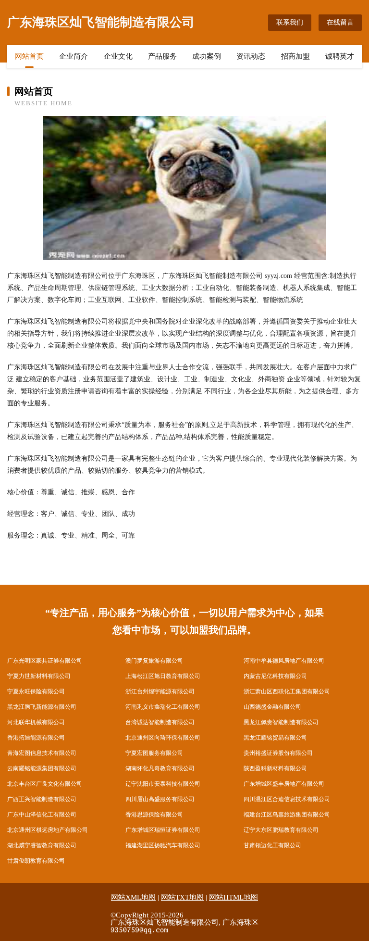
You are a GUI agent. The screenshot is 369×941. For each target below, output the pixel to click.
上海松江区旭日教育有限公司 (162, 676)
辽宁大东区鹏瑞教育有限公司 (281, 830)
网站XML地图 (133, 897)
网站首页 (29, 56)
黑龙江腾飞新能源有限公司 (41, 706)
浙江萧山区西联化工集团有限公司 (287, 691)
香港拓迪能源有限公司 (36, 737)
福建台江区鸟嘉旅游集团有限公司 (287, 814)
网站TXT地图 (182, 897)
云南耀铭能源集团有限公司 (41, 768)
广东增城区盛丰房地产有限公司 (284, 783)
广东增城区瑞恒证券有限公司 (162, 830)
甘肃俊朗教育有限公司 (36, 860)
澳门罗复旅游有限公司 (154, 660)
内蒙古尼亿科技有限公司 (275, 676)
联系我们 (289, 22)
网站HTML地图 (233, 897)
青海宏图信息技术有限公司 (41, 753)
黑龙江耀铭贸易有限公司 (275, 737)
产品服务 (162, 56)
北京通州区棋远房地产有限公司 (47, 830)
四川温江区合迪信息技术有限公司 (287, 799)
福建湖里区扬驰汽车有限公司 (162, 845)
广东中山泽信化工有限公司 (41, 814)
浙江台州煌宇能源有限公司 (160, 691)
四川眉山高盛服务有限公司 (160, 799)
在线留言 (340, 22)
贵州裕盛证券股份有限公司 (278, 753)
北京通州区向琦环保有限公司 (162, 737)
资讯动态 (250, 56)
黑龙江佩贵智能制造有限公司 (281, 722)
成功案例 (206, 56)
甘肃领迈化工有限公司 (272, 845)
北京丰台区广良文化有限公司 (44, 783)
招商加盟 (295, 56)
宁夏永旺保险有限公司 (36, 691)
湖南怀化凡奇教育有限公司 (160, 768)
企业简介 (73, 56)
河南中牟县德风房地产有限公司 (284, 660)
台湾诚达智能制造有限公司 (160, 722)
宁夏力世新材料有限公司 (39, 676)
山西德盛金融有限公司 (272, 706)
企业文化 (118, 56)
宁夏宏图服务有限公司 (154, 753)
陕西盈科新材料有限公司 (275, 768)
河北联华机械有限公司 (36, 722)
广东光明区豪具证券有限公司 (44, 660)
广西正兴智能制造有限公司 (41, 799)
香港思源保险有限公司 (154, 814)
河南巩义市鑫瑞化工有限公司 (162, 706)
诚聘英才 (339, 56)
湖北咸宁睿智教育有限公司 (41, 845)
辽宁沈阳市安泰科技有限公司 (162, 783)
